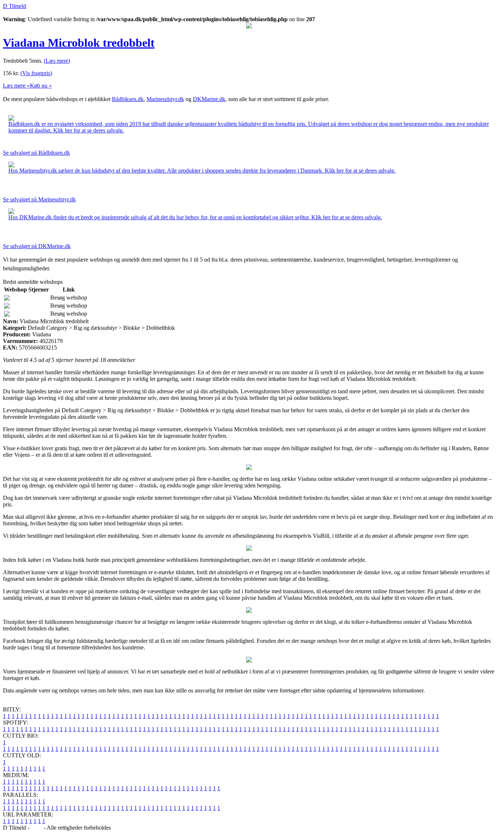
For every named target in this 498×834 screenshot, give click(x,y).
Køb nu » (41, 85)
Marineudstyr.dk (165, 99)
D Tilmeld (14, 6)
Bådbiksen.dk (128, 99)
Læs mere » (16, 85)
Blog (36, 828)
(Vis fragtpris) (36, 73)
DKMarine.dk (209, 99)
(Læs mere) (57, 61)
